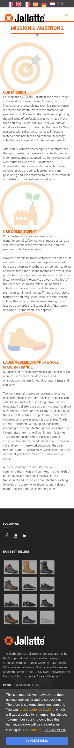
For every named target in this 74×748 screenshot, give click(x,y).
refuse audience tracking (36, 709)
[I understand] (32, 730)
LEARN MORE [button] (55, 730)
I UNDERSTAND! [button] (37, 740)
